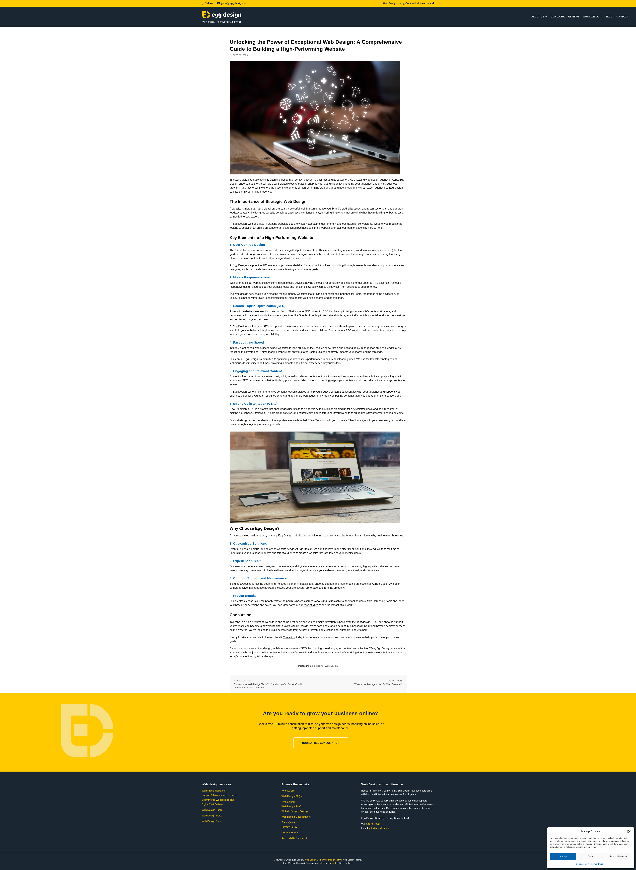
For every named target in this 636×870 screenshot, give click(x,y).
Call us (209, 3)
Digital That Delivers (212, 804)
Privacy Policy (597, 864)
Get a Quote (288, 822)
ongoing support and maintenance (335, 583)
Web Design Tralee (212, 815)
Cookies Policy (582, 864)
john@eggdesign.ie (233, 3)
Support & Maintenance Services (219, 795)
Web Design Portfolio (293, 806)
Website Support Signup (295, 811)
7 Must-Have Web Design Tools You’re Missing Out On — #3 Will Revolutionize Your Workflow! (268, 686)
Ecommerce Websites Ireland (218, 799)
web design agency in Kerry (381, 179)
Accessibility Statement (294, 838)
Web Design (331, 665)
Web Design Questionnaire (296, 816)
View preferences (618, 856)
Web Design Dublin (212, 809)
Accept (563, 856)
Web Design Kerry (332, 860)
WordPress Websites (213, 790)
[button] (629, 831)
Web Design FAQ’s (292, 796)
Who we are (288, 790)
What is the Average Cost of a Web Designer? (378, 684)
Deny (591, 856)
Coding (320, 665)
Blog (312, 665)
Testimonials (288, 801)
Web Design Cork (211, 821)
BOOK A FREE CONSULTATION (320, 742)
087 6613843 (373, 824)
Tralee (335, 863)
